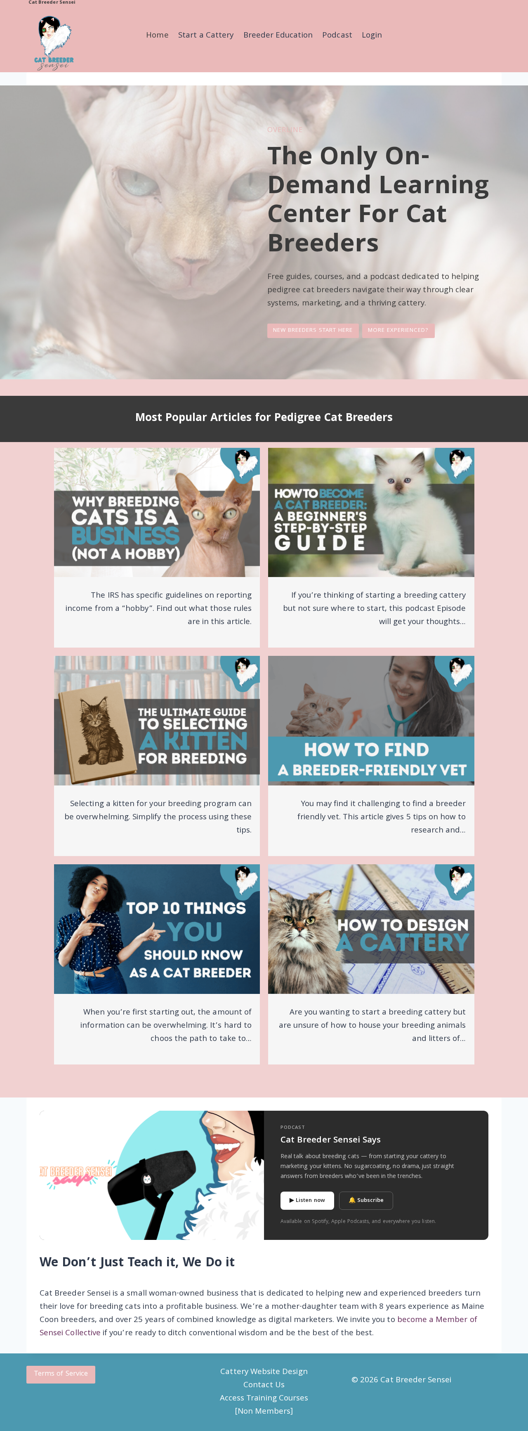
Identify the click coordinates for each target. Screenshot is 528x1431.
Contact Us (264, 1385)
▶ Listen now (307, 1200)
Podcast (337, 36)
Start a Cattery (205, 36)
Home (157, 36)
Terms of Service (61, 1374)
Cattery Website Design (263, 1372)
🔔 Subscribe (366, 1200)
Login (372, 36)
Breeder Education (278, 36)
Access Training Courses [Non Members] (264, 1405)
